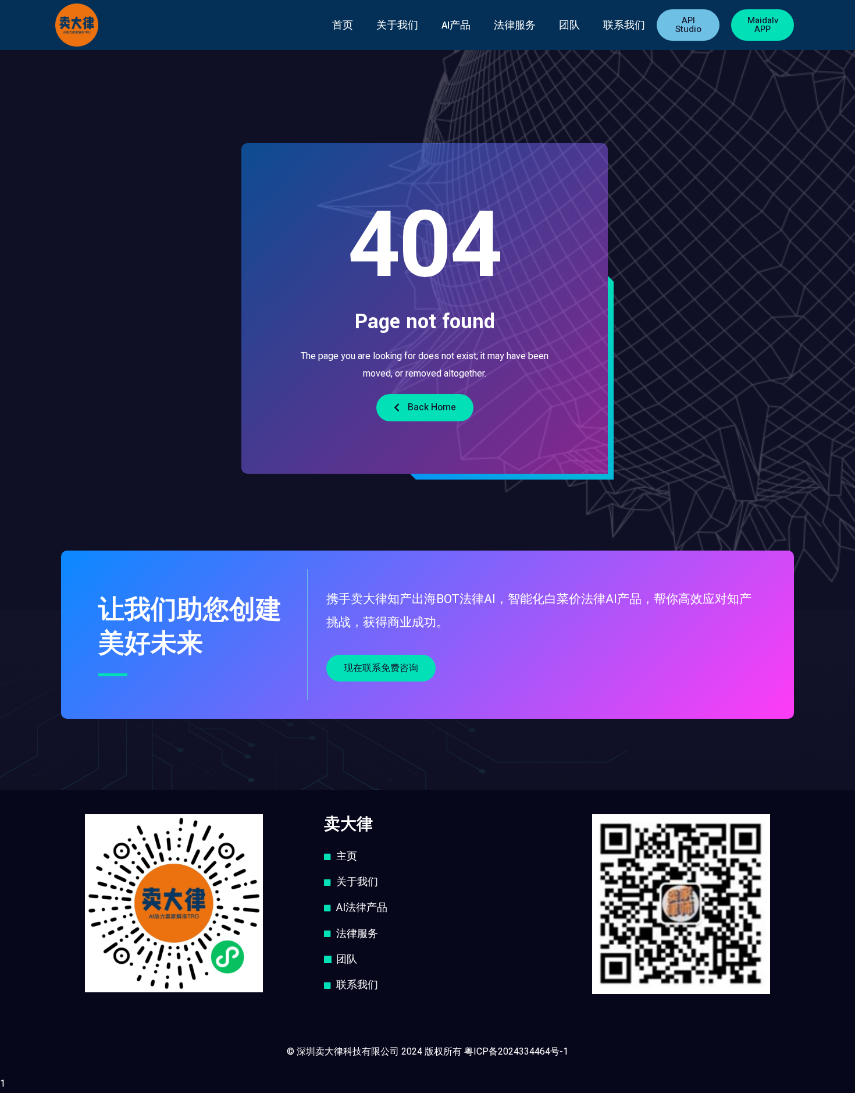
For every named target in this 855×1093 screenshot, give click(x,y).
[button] (688, 25)
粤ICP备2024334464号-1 (516, 1052)
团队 (569, 25)
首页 (342, 25)
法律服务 (515, 25)
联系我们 (624, 25)
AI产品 (456, 25)
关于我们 (397, 25)
